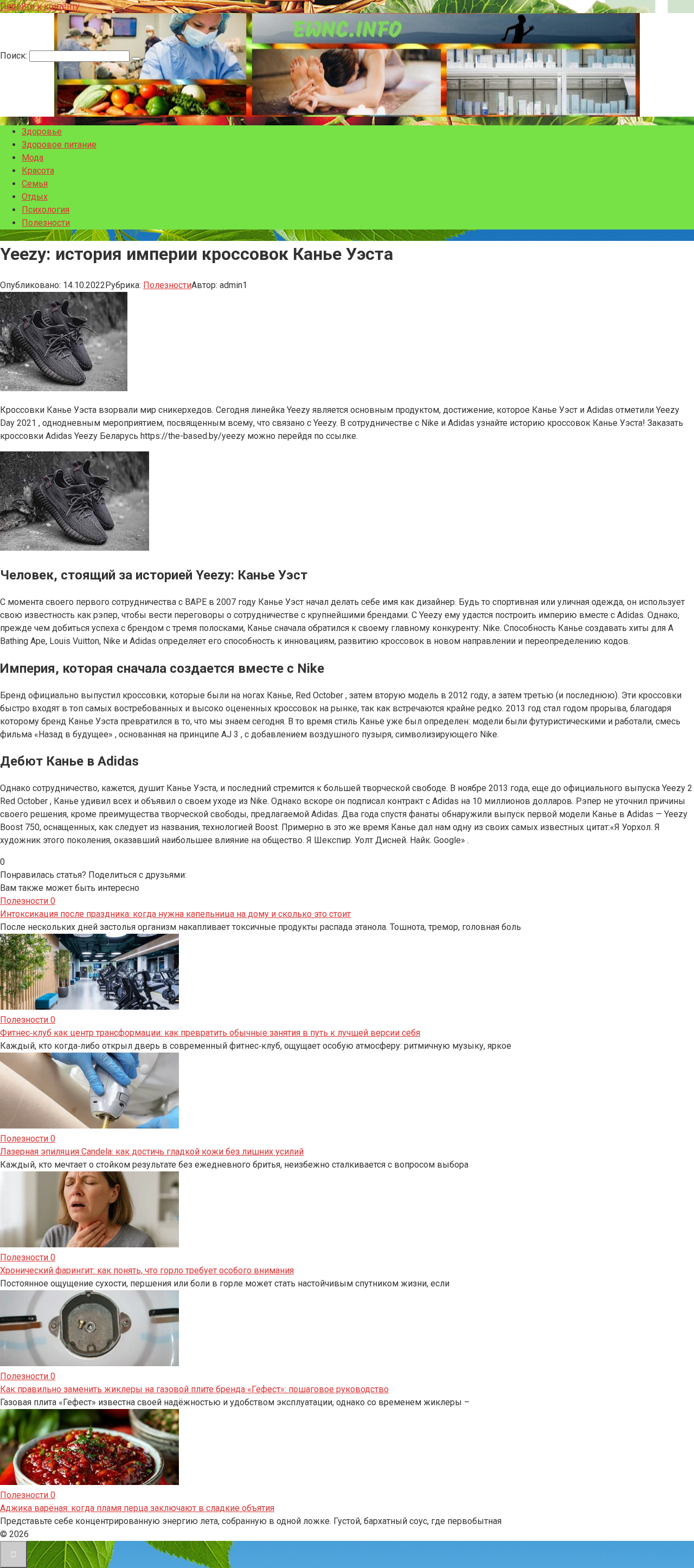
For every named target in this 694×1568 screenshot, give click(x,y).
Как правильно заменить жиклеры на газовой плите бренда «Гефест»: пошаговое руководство (194, 1389)
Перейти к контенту (40, 6)
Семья (35, 184)
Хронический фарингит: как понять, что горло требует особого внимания (147, 1270)
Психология (45, 210)
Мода (32, 157)
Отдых (35, 197)
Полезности (46, 223)
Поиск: (14, 55)
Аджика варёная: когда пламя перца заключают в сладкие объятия (137, 1508)
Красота (38, 170)
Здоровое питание (59, 144)
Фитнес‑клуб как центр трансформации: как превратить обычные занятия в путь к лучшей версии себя (210, 1033)
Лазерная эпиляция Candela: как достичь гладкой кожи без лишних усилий (152, 1151)
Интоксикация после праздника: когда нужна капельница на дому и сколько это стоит (175, 914)
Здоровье (42, 131)
